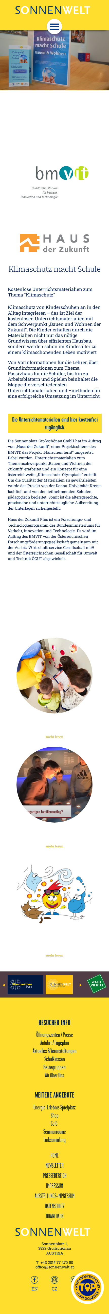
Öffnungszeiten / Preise (54, 1034)
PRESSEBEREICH (54, 1175)
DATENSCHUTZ (54, 1205)
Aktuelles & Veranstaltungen (55, 1050)
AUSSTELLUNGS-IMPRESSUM (55, 1195)
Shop (55, 1115)
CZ (54, 1289)
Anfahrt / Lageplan (54, 1042)
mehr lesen (54, 736)
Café (54, 1123)
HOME (54, 1155)
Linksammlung (55, 1139)
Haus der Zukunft (32, 446)
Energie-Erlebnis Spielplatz (54, 1107)
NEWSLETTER (55, 1165)
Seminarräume (54, 1131)
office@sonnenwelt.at (54, 1266)
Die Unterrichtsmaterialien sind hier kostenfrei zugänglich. (55, 423)
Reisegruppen (54, 1066)
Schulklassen (54, 1058)
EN (34, 1289)
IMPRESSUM (54, 1185)
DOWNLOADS (54, 1216)
